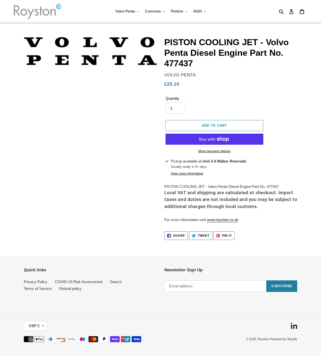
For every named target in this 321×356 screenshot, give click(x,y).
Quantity (172, 98)
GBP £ (34, 326)
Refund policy (70, 288)
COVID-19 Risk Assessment (78, 282)
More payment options (214, 151)
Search (116, 282)
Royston (263, 339)
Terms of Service (38, 288)
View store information (187, 173)
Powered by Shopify (283, 339)
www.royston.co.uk (222, 220)
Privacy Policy (35, 282)
